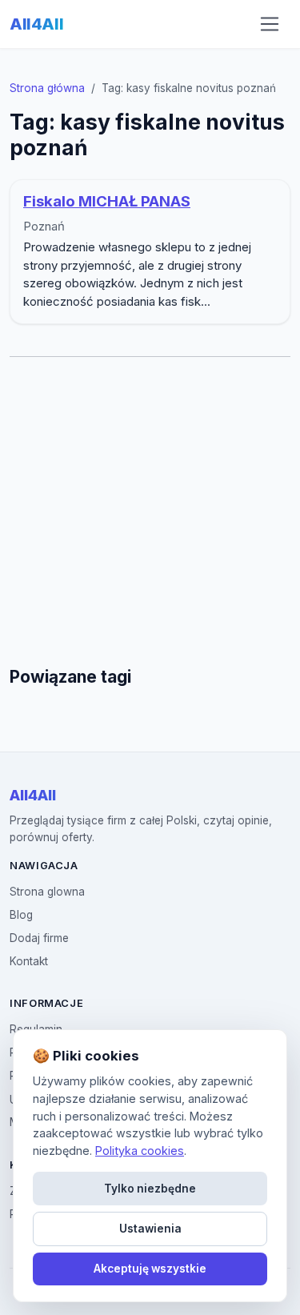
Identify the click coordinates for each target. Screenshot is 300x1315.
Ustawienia (150, 1228)
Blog (21, 914)
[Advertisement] (150, 511)
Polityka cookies (139, 1150)
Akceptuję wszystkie (150, 1268)
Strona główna (47, 88)
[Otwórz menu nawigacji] (269, 24)
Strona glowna (47, 891)
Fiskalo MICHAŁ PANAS (106, 201)
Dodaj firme (39, 938)
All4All (36, 24)
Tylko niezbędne (150, 1188)
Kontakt (29, 961)
